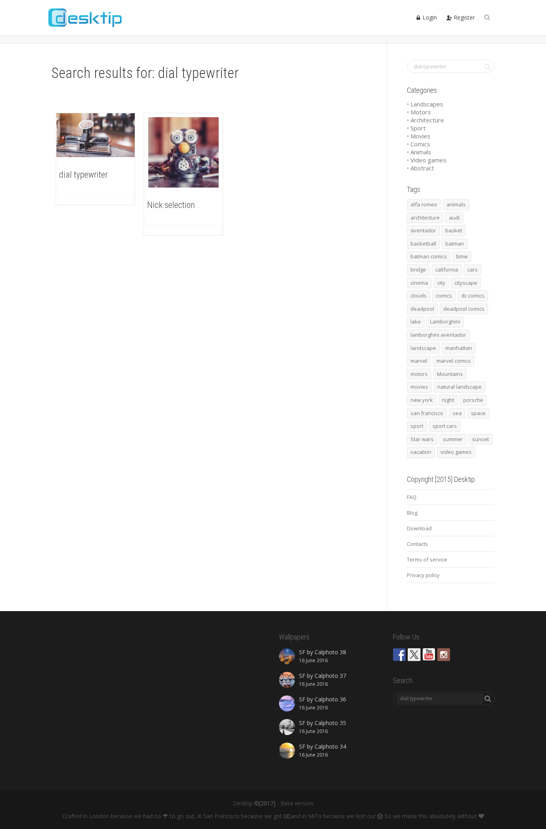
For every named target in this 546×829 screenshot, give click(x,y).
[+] (95, 135)
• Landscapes (425, 104)
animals (456, 204)
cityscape (465, 282)
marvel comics (453, 360)
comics (444, 295)
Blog (412, 512)
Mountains (450, 374)
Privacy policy (423, 575)
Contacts (417, 543)
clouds (418, 295)
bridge (418, 269)
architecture (425, 217)
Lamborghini (445, 321)
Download (419, 528)
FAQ (411, 497)
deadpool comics (463, 308)
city (441, 282)
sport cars (444, 425)
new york (421, 400)
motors (419, 374)
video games (456, 451)
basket (453, 230)
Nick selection (171, 205)
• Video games (426, 160)
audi (454, 217)
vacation (420, 451)
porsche (473, 400)
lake (415, 321)
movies (419, 386)
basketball (423, 243)
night (448, 400)
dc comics (472, 295)
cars (472, 269)
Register (463, 17)
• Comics (418, 144)
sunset (480, 439)
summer (453, 439)
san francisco (426, 413)
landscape (423, 348)
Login (429, 17)
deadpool (422, 308)
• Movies (418, 136)
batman (454, 243)
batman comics (428, 256)
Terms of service (427, 559)
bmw (462, 256)
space (478, 413)
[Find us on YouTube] (428, 654)
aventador (423, 230)
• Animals (419, 152)
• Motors (419, 112)
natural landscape (459, 386)
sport (416, 425)
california (446, 269)
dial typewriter (83, 175)
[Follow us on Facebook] (399, 654)
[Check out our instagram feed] (443, 654)
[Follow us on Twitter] (414, 654)
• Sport (416, 128)
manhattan (458, 348)
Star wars (422, 439)
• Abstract (420, 168)
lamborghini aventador (438, 334)
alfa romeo (423, 204)
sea (457, 413)
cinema (419, 282)
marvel (418, 360)
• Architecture (425, 120)
